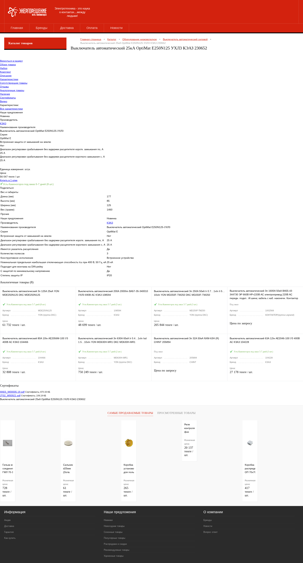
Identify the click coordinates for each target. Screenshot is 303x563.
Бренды (41, 28)
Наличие (5, 94)
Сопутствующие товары (13, 83)
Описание (6, 75)
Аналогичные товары (12, 90)
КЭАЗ (3, 123)
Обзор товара (8, 64)
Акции (7, 520)
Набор (3, 68)
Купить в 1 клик (8, 180)
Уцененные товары (113, 556)
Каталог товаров (20, 43)
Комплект (5, 72)
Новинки (108, 520)
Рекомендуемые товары (116, 550)
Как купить (10, 538)
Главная (17, 28)
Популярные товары (114, 538)
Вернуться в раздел (11, 60)
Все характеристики (11, 108)
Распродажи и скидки (115, 544)
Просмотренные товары (176, 412)
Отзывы (4, 86)
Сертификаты (8, 97)
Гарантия (9, 532)
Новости (116, 28)
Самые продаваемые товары (130, 412)
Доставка (67, 28)
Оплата (91, 28)
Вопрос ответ (210, 532)
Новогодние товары (114, 526)
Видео (3, 101)
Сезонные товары (113, 532)
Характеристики (9, 79)
